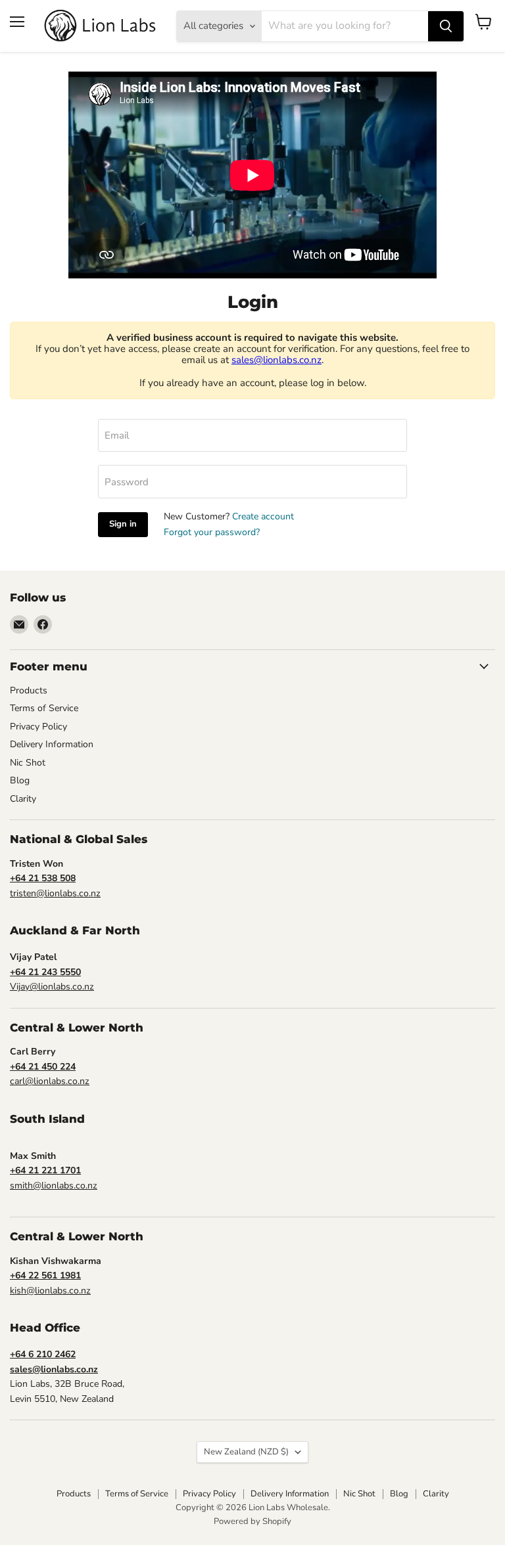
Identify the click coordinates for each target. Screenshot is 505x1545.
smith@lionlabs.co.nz (53, 1185)
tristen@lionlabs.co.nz (55, 893)
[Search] (446, 26)
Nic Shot (27, 762)
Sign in (123, 524)
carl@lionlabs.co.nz (49, 1081)
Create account (263, 516)
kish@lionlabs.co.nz (50, 1290)
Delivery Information (51, 744)
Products (28, 690)
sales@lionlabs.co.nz (276, 359)
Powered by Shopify (252, 1521)
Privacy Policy (38, 726)
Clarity (23, 799)
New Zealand (246, 1452)
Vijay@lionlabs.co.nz (52, 986)
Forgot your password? (212, 532)
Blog (20, 780)
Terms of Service (44, 708)
